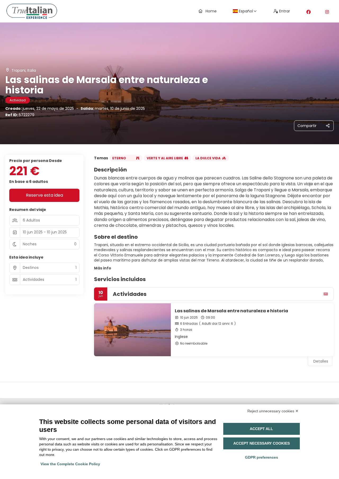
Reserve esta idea (44, 195)
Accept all (261, 429)
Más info (102, 268)
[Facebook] (308, 12)
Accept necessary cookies (261, 443)
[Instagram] (327, 12)
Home (211, 11)
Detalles (320, 361)
